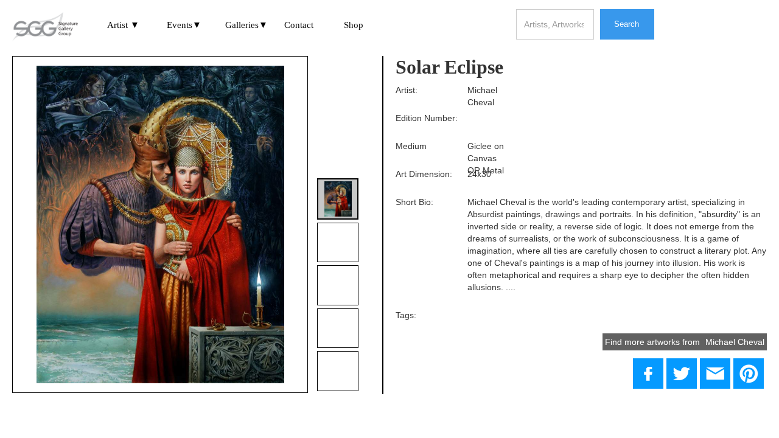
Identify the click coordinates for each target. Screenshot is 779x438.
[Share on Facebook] (648, 373)
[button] (123, 26)
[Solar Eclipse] (681, 373)
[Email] (715, 373)
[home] (45, 27)
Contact (298, 25)
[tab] (337, 199)
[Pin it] (748, 373)
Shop (353, 25)
